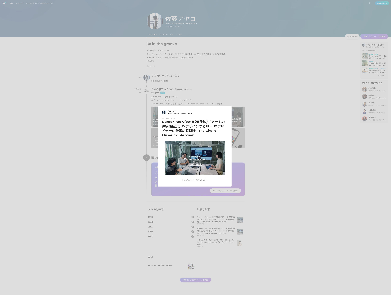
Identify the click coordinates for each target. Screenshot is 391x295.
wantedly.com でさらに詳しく (194, 180)
